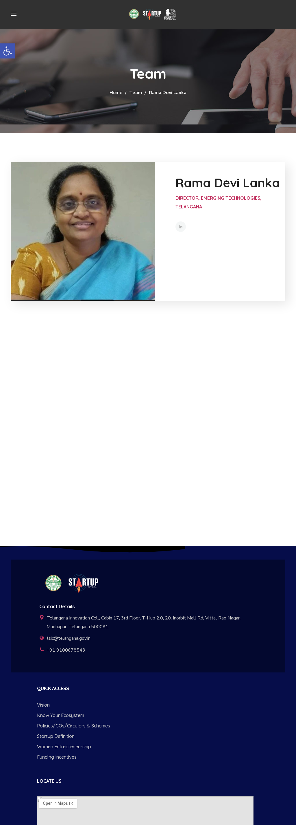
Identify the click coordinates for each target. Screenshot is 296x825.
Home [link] (116, 92)
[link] (7, 50)
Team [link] (135, 92)
